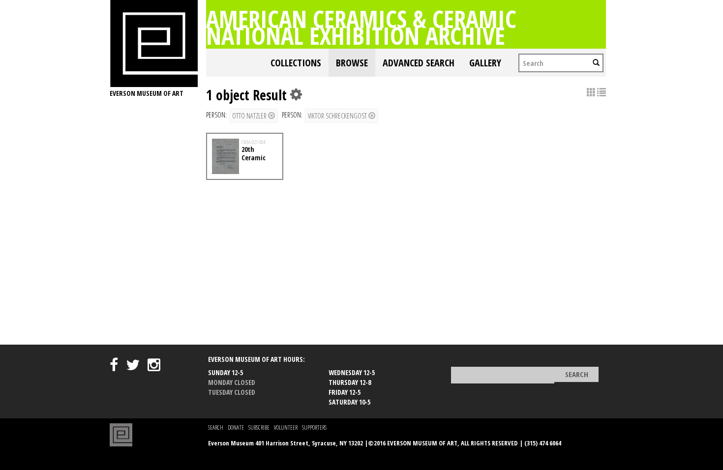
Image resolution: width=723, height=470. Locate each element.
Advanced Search (418, 62)
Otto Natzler (250, 115)
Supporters (314, 427)
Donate (236, 427)
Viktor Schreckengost (338, 115)
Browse (352, 62)
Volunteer (286, 427)
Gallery (485, 62)
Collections (296, 62)
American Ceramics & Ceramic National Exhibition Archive (361, 27)
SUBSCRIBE (259, 427)
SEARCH (215, 427)
